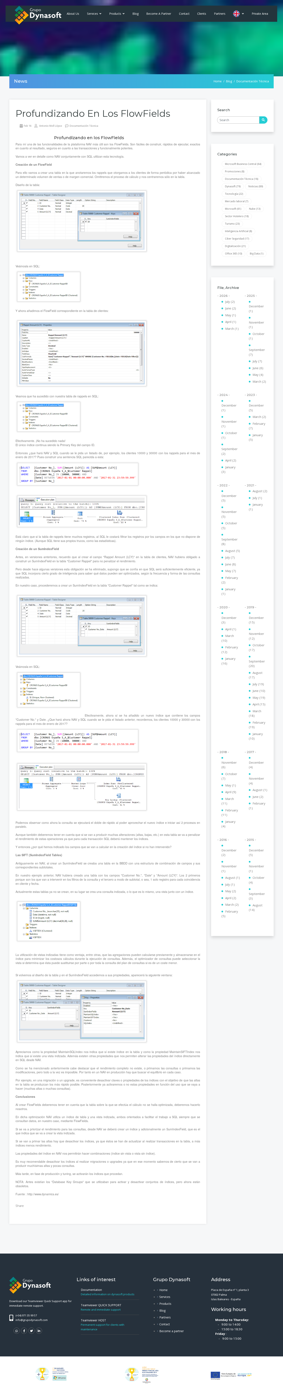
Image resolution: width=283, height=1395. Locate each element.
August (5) (232, 551)
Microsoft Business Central (243, 164)
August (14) (255, 907)
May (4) (258, 374)
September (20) (257, 663)
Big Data (256, 253)
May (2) (230, 891)
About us (73, 14)
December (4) (256, 764)
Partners (219, 14)
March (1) (232, 328)
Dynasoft (233, 186)
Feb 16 (27, 126)
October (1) (257, 336)
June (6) (258, 368)
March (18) (255, 713)
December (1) (256, 308)
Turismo (232, 223)
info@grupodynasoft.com (32, 1320)
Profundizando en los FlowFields (93, 113)
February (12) (229, 649)
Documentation (91, 1290)
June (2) (230, 308)
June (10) (259, 691)
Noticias (255, 186)
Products (115, 14)
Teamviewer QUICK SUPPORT (101, 1305)
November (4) (256, 780)
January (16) (228, 660)
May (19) (259, 697)
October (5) (229, 525)
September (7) (257, 352)
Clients (201, 14)
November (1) (256, 324)
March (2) (259, 381)
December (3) (229, 620)
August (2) (260, 491)
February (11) (229, 812)
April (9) (230, 792)
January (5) (256, 437)
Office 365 (233, 253)
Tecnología (234, 194)
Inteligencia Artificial (238, 231)
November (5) (229, 514)
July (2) (230, 301)
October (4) (257, 879)
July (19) (258, 684)
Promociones (234, 171)
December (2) (229, 852)
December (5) (256, 407)
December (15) (256, 620)
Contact (184, 14)
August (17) (255, 675)
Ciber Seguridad (237, 238)
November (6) (229, 764)
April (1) (230, 322)
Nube (254, 209)
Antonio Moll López (50, 126)
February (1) (257, 805)
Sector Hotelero (237, 216)
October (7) (229, 776)
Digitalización (235, 246)
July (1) (257, 498)
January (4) (228, 823)
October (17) (257, 647)
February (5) (229, 913)
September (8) (229, 541)
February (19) (257, 724)
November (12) (256, 636)
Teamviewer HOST (93, 1320)
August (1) (260, 790)
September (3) (257, 896)
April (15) (259, 704)
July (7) (257, 361)
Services (93, 14)
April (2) (230, 460)
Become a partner (158, 14)
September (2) (229, 451)
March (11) (227, 801)
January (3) (228, 469)
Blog (135, 14)
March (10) (227, 638)
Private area (260, 14)
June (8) (230, 564)
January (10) (256, 736)
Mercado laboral (236, 201)
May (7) (230, 571)
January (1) (228, 591)
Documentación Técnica (84, 126)
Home (217, 81)
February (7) (257, 425)
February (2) (229, 580)
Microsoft (233, 209)
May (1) (230, 315)
